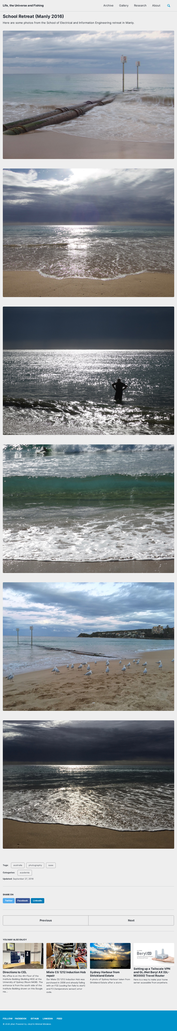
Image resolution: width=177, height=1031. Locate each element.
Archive (108, 5)
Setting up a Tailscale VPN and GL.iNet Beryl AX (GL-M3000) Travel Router (152, 972)
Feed (59, 1018)
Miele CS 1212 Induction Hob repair (66, 973)
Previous (46, 920)
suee (50, 865)
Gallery (123, 5)
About (156, 5)
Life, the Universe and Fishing (23, 5)
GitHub (35, 1018)
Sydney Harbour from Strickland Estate (105, 973)
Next (131, 920)
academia (25, 872)
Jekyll (30, 1024)
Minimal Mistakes (43, 1024)
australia (17, 865)
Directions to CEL (15, 972)
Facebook (21, 1018)
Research (140, 5)
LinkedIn (48, 1018)
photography (35, 865)
